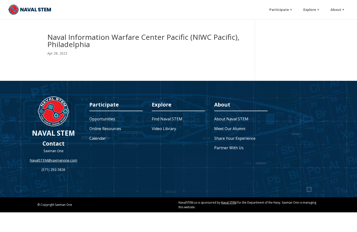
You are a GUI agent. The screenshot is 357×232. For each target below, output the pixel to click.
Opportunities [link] (102, 119)
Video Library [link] (164, 128)
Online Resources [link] (105, 128)
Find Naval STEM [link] (167, 119)
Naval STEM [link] (229, 202)
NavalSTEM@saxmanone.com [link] (53, 160)
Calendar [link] (97, 138)
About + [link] (337, 10)
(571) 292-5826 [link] (53, 169)
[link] (29, 9)
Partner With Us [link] (229, 147)
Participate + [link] (280, 10)
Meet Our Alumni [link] (229, 128)
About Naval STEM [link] (231, 119)
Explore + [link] (311, 10)
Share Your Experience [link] (234, 138)
